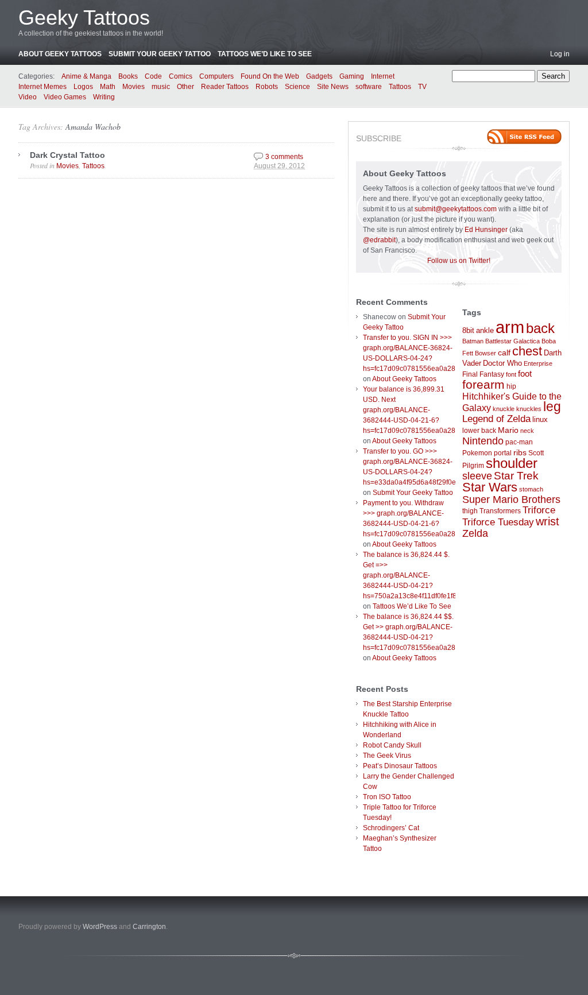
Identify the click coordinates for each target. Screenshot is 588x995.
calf (504, 352)
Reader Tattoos (225, 87)
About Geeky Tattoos (60, 54)
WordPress (100, 927)
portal (503, 453)
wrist (547, 521)
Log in (560, 54)
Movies (133, 87)
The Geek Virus (387, 756)
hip (511, 386)
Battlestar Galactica (512, 341)
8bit (468, 330)
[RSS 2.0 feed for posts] (524, 136)
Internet (382, 76)
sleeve (477, 476)
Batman (472, 341)
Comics (180, 76)
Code (153, 76)
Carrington (149, 927)
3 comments (284, 157)
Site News (333, 87)
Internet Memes (42, 87)
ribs (520, 452)
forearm (483, 384)
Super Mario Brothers (511, 499)
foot (525, 373)
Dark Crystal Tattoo (67, 155)
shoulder (511, 463)
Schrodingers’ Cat (391, 828)
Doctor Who (502, 363)
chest (527, 351)
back (540, 328)
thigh (470, 511)
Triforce (539, 510)
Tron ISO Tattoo (387, 797)
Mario (508, 430)
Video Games (65, 97)
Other (185, 87)
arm (510, 327)
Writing (104, 97)
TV (422, 87)
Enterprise (538, 363)
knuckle (503, 408)
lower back (479, 431)
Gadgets (319, 76)
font (511, 374)
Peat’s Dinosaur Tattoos (400, 766)
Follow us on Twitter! (458, 261)
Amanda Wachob (93, 126)
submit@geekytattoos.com (456, 209)
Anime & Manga (86, 76)
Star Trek (516, 476)
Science (297, 87)
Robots (267, 87)
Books (128, 76)
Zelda (475, 533)
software (368, 87)
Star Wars (489, 487)
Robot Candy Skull (392, 745)
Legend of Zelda (496, 418)
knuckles (528, 408)
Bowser (485, 353)
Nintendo (483, 441)
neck (527, 430)
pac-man (519, 442)
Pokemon (477, 453)
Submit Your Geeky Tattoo (160, 54)
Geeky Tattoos (84, 17)
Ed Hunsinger (486, 230)
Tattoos (400, 87)
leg (552, 407)
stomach (531, 489)
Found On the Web (270, 76)
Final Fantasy (483, 374)
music (161, 87)
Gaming (351, 76)
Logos (83, 87)
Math (107, 87)
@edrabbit (379, 240)
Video (27, 97)
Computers (216, 76)
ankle (485, 330)
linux (540, 419)
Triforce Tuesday (498, 522)
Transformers (500, 511)
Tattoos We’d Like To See (265, 54)
